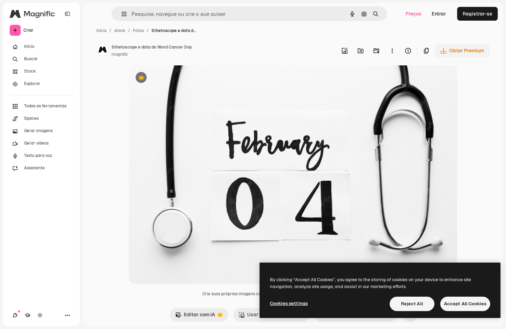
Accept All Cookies (465, 304)
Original (172, 78)
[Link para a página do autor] (102, 51)
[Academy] (27, 315)
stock (119, 30)
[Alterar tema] (39, 315)
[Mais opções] (392, 50)
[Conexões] (15, 315)
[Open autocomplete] (121, 14)
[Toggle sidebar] (67, 13)
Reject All (412, 304)
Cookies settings (289, 303)
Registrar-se (477, 14)
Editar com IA (195, 316)
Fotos (138, 30)
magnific (120, 54)
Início (101, 30)
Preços (413, 14)
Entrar (439, 14)
